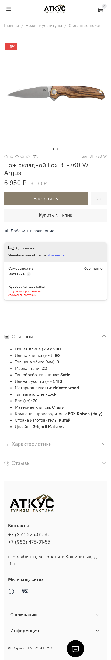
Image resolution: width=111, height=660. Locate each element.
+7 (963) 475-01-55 (29, 542)
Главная (11, 25)
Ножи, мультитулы (44, 25)
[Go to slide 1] (53, 149)
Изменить (56, 255)
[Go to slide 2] (57, 149)
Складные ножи (84, 25)
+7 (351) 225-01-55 (28, 535)
